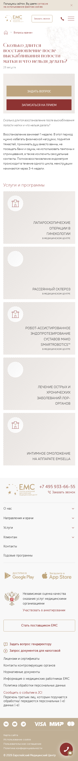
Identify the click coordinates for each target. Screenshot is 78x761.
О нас (7, 508)
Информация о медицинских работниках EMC (36, 679)
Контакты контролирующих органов (29, 665)
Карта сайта (10, 735)
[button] (71, 5)
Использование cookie (17, 739)
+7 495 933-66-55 (57, 486)
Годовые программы (17, 555)
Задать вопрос (39, 91)
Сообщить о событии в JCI (22, 693)
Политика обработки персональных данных (34, 685)
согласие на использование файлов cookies (25, 5)
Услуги (8, 528)
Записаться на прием (39, 105)
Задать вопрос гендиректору (30, 644)
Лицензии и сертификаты (21, 659)
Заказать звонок (42, 18)
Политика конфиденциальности (22, 748)
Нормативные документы (21, 672)
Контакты (10, 546)
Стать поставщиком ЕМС (39, 625)
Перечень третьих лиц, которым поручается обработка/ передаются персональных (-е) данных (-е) (35, 701)
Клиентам (10, 537)
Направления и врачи (18, 518)
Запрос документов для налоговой (35, 651)
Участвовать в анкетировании (44, 610)
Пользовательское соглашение (22, 743)
